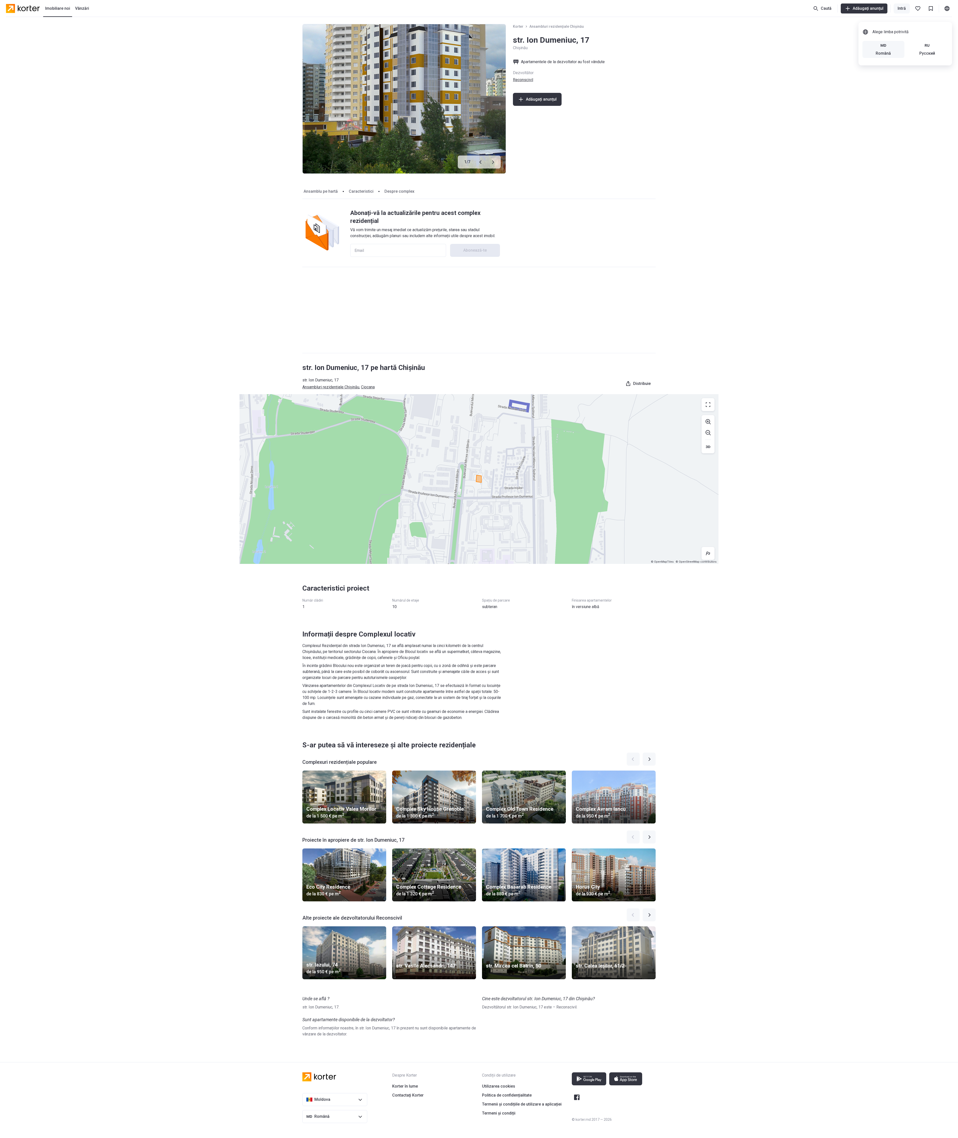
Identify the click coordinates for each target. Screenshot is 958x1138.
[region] (479, 479)
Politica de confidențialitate (507, 1095)
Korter (518, 26)
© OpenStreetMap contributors (696, 561)
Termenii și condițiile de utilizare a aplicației (522, 1104)
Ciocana (368, 387)
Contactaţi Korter (408, 1095)
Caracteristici (361, 191)
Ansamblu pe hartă (321, 191)
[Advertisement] (479, 310)
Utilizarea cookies (498, 1086)
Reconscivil (523, 79)
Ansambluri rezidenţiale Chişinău (556, 26)
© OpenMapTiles (662, 561)
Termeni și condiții (498, 1113)
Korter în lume (405, 1086)
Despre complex (399, 191)
